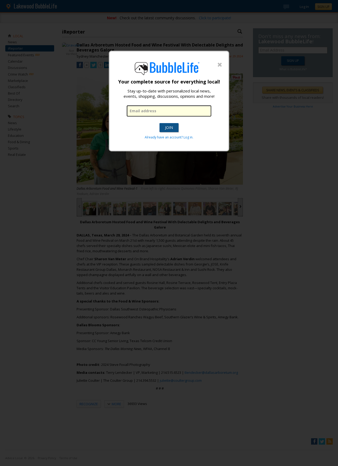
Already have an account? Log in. (169, 137)
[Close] (220, 65)
